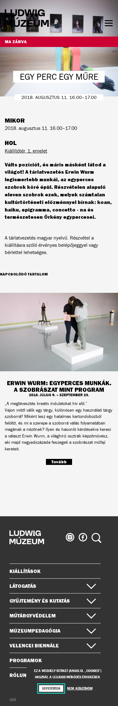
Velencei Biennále (34, 645)
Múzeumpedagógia (34, 631)
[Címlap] (27, 19)
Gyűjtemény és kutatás (39, 601)
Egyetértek (51, 688)
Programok (25, 660)
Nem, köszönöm (79, 688)
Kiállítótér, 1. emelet (26, 151)
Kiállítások (25, 571)
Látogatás (22, 586)
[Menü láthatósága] (109, 23)
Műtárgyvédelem (32, 615)
